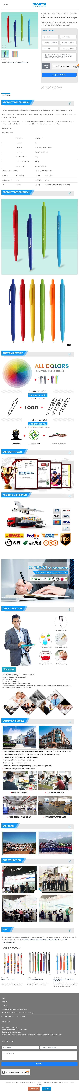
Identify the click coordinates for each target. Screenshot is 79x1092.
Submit (39, 1064)
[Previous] (4, 30)
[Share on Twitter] (49, 87)
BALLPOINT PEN (12, 62)
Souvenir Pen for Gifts (8, 979)
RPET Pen (64, 939)
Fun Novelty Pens (37, 939)
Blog (3, 998)
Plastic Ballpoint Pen (22, 62)
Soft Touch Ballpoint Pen (35, 979)
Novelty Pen (26, 939)
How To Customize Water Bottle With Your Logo (17, 1013)
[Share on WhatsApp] (42, 87)
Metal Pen (46, 939)
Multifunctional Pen (8, 942)
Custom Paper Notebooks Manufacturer (14, 1009)
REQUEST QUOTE (59, 75)
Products (4, 1002)
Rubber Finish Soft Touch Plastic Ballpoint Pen (64, 980)
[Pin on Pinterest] (56, 87)
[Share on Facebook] (46, 87)
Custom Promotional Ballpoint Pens (13, 1016)
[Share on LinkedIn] (60, 87)
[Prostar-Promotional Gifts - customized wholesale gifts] (39, 5)
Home (43, 13)
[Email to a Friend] (53, 87)
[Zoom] (4, 46)
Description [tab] (5, 95)
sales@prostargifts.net (13, 1032)
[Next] (35, 30)
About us (4, 1005)
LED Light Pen (55, 939)
